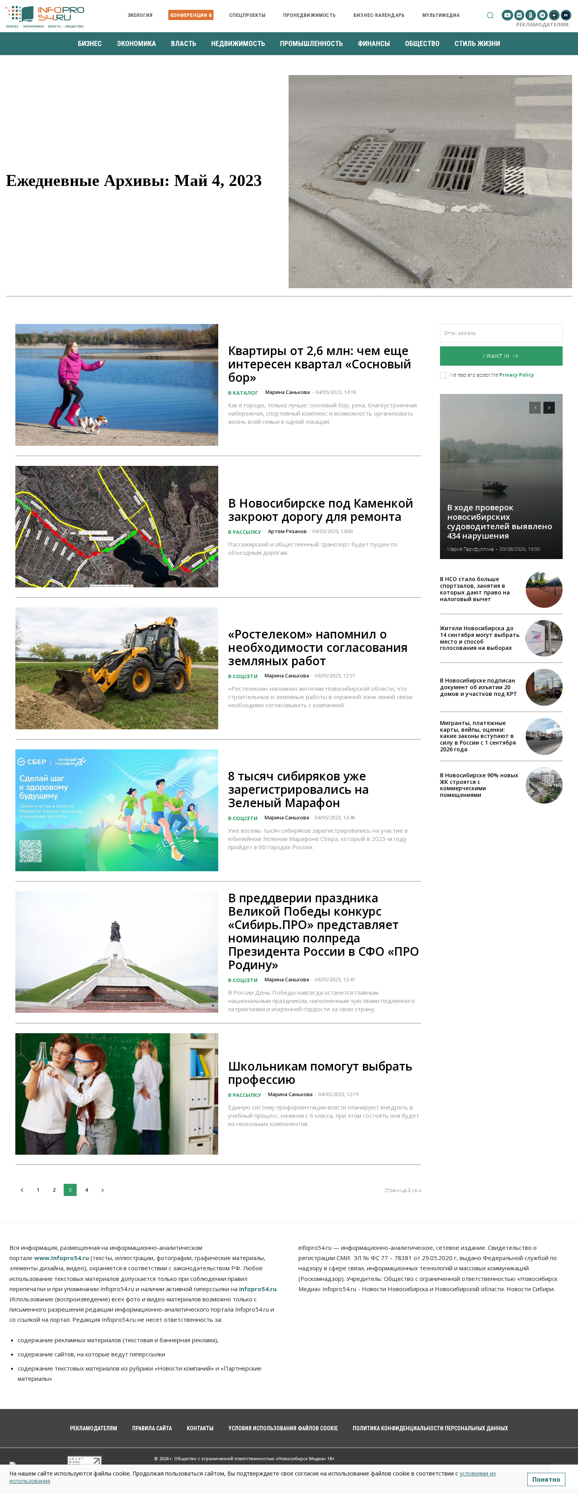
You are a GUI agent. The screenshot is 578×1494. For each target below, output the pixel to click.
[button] (490, 15)
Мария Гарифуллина (470, 549)
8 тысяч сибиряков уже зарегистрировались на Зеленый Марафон (298, 789)
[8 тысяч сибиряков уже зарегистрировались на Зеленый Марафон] (116, 810)
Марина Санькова (287, 392)
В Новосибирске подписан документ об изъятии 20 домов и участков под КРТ (478, 687)
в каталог (243, 392)
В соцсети (243, 676)
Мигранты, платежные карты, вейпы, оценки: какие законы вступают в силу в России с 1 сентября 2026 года (478, 736)
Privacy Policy (516, 375)
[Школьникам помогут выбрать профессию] (116, 1094)
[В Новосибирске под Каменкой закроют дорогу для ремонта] (116, 527)
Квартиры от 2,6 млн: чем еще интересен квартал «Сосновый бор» (319, 363)
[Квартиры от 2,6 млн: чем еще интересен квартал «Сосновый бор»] (116, 385)
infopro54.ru (257, 1289)
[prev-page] (21, 1190)
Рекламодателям (542, 24)
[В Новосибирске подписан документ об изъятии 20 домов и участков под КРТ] (544, 687)
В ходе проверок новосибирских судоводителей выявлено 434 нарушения (499, 521)
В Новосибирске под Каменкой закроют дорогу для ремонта (320, 509)
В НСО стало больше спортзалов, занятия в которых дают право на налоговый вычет (475, 588)
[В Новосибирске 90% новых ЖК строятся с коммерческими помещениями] (544, 785)
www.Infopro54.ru (61, 1258)
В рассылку (244, 531)
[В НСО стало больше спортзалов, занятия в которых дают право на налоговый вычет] (544, 589)
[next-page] (102, 1190)
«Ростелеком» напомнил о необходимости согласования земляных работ (318, 647)
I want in (496, 356)
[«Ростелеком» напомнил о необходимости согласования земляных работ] (116, 668)
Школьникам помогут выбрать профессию (320, 1072)
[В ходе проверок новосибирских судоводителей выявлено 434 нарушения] (501, 476)
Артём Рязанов (287, 531)
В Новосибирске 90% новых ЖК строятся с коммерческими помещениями (479, 785)
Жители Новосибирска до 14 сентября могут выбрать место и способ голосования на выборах (479, 637)
